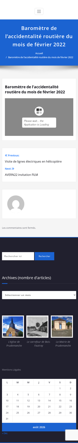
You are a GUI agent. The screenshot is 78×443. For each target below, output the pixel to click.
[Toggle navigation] (39, 11)
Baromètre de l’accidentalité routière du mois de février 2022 (40, 57)
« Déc (5, 433)
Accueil (39, 53)
